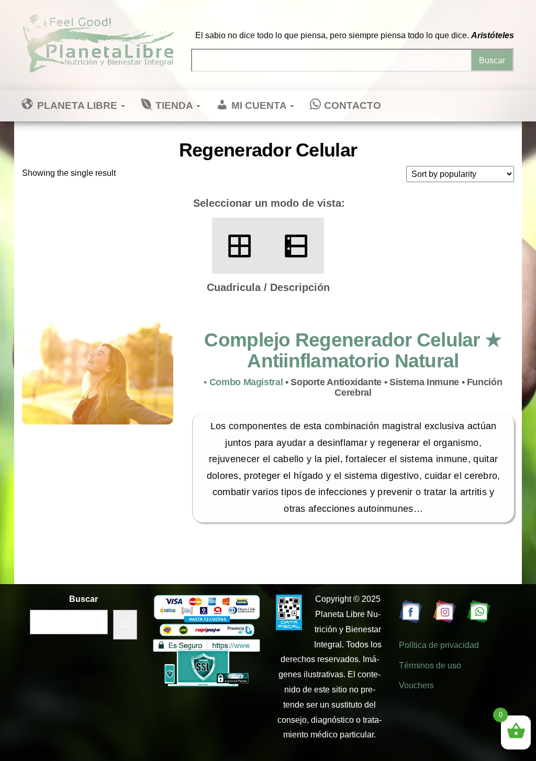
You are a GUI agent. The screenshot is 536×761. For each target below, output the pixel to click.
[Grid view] (240, 246)
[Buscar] (125, 625)
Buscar (83, 599)
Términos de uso (430, 665)
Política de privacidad (439, 645)
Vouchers (416, 685)
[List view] (296, 246)
